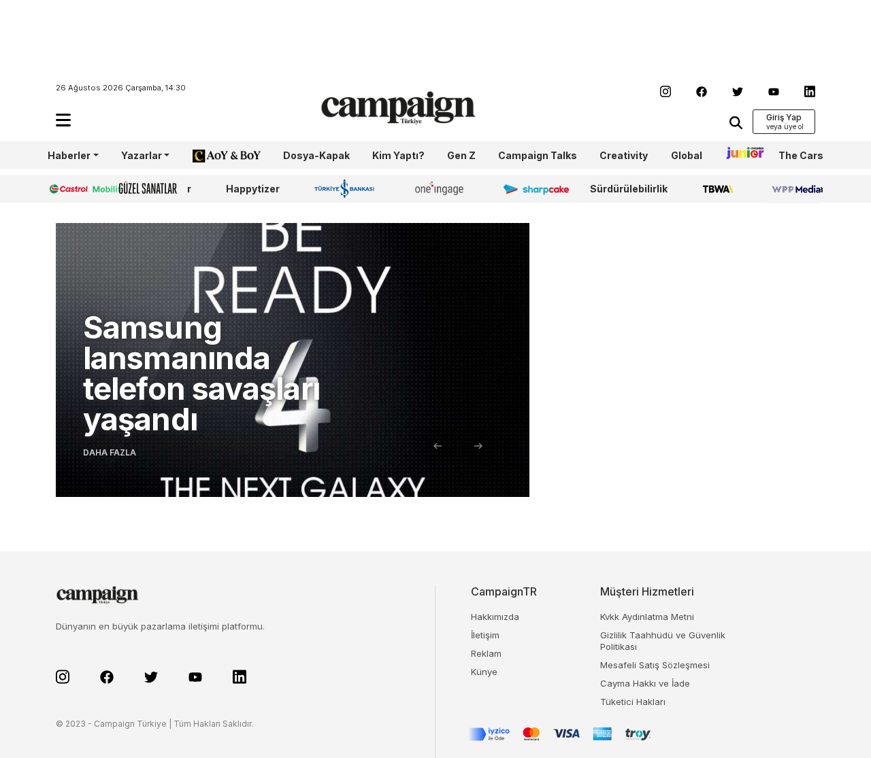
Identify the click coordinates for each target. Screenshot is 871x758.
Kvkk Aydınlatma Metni (647, 616)
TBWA (717, 188)
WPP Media (795, 188)
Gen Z (461, 155)
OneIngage (441, 188)
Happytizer (253, 188)
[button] (63, 119)
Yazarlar (141, 155)
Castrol (66, 188)
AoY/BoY (213, 155)
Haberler (69, 155)
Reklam (486, 653)
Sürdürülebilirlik (629, 188)
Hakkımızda (495, 616)
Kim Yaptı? (398, 155)
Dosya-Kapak (316, 155)
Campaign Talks (537, 155)
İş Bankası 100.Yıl (347, 188)
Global (686, 155)
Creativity (623, 155)
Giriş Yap (784, 117)
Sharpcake (528, 188)
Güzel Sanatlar (155, 188)
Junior (740, 155)
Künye (484, 671)
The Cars (800, 155)
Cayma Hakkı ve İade (645, 683)
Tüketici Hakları (632, 701)
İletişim (485, 635)
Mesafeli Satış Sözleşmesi (655, 664)
